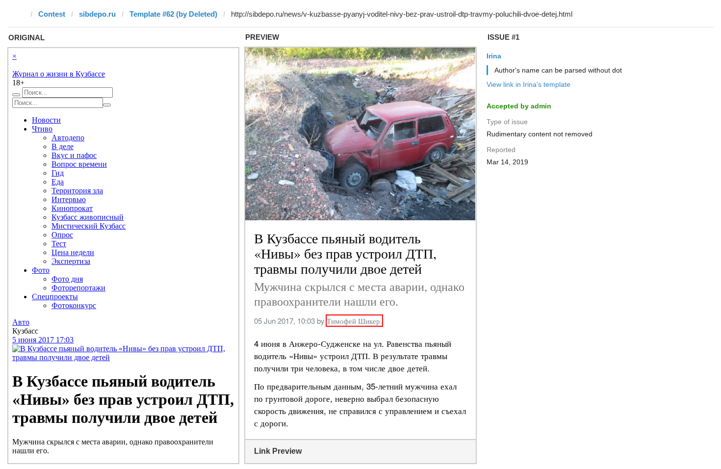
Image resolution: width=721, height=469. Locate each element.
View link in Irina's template (528, 84)
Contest (51, 14)
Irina (494, 56)
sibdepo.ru (97, 14)
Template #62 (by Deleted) (173, 14)
